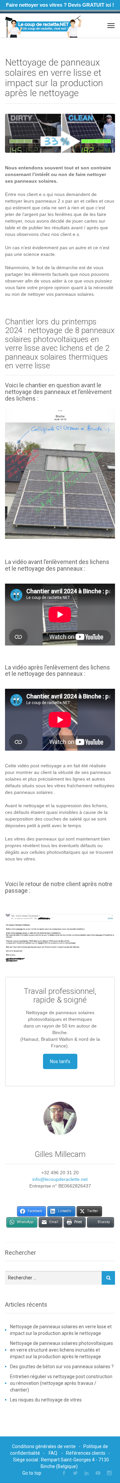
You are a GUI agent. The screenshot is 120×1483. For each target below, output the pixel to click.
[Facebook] (64, 1473)
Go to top (31, 1473)
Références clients (85, 1453)
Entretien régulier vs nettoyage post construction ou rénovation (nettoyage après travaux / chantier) (61, 1383)
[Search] (108, 1278)
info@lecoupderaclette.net (60, 1179)
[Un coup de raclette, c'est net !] (43, 26)
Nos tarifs (60, 1061)
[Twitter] (75, 1473)
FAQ (53, 1453)
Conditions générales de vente (44, 1446)
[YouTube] (98, 1473)
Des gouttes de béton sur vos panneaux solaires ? (62, 1366)
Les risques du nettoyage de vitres (46, 1399)
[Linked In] (86, 1473)
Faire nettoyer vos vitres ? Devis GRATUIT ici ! (60, 5)
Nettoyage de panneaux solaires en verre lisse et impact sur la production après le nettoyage (61, 1330)
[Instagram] (109, 1473)
